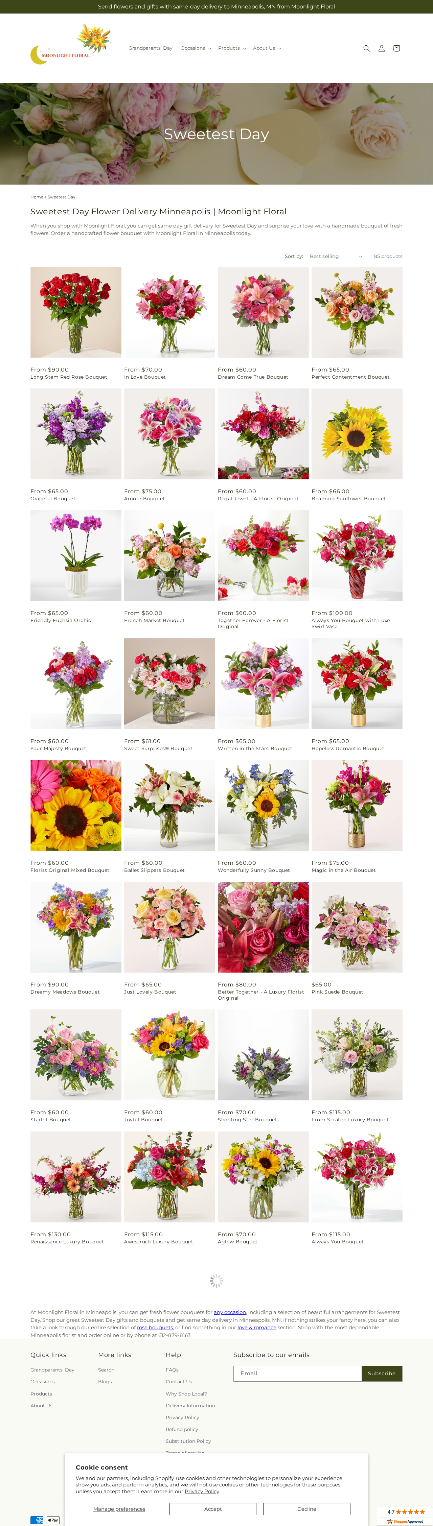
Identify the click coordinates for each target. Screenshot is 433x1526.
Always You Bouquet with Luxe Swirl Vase (351, 623)
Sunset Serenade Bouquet (157, 1363)
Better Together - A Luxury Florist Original (261, 995)
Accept (213, 1509)
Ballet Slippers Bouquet (154, 870)
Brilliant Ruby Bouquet (59, 1363)
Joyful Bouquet (143, 1120)
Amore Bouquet (144, 499)
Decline (306, 1509)
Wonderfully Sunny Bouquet (254, 870)
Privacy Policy (202, 1491)
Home (36, 196)
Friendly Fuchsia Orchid (61, 620)
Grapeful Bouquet (53, 499)
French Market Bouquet (154, 620)
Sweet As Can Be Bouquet (345, 1363)
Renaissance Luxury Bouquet (67, 1242)
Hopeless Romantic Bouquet (348, 748)
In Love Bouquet (145, 377)
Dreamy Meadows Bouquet (65, 992)
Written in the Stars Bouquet (255, 748)
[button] (195, 48)
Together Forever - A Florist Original (253, 623)
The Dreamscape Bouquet (251, 1363)
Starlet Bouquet (50, 1120)
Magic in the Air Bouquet (344, 870)
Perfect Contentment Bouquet (351, 377)
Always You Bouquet (338, 1242)
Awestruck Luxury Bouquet (158, 1242)
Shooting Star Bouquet (247, 1120)
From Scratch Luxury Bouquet (350, 1120)
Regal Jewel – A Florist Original (258, 499)
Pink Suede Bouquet (338, 992)
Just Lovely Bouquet (150, 992)
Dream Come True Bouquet (253, 377)
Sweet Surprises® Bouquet (158, 748)
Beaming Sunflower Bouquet (349, 499)
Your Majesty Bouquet (58, 748)
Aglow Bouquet (238, 1242)
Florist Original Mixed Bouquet (70, 870)
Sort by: (294, 256)
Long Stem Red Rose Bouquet (69, 377)
